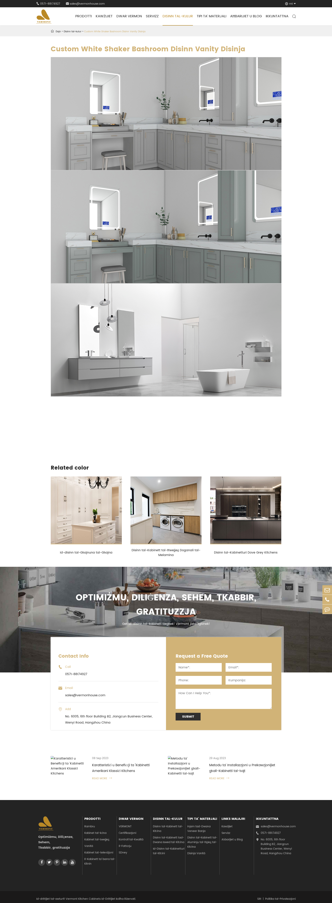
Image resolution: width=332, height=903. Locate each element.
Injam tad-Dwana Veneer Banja (199, 828)
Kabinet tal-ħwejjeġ (96, 839)
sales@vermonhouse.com (85, 4)
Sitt (259, 899)
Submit (188, 716)
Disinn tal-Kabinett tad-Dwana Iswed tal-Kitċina (168, 839)
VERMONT (125, 826)
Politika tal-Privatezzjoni (280, 899)
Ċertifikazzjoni (127, 833)
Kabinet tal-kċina (95, 833)
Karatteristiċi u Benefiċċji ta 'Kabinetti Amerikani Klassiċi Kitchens (121, 768)
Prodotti (83, 16)
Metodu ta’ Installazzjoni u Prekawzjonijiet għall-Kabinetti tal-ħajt (242, 768)
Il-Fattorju (125, 846)
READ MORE (102, 778)
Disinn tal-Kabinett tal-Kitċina (168, 828)
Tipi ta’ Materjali (211, 16)
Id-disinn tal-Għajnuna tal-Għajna (86, 552)
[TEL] (327, 599)
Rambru (89, 826)
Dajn (58, 31)
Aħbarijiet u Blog (246, 16)
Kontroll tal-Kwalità (131, 839)
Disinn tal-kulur (178, 16)
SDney (123, 852)
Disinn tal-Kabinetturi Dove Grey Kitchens (245, 552)
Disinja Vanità (196, 853)
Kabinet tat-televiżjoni (98, 852)
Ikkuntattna (277, 16)
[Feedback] (327, 609)
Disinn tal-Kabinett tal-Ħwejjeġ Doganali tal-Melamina (166, 553)
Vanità (88, 846)
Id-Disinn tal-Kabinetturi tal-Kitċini (168, 851)
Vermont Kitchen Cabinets (83, 899)
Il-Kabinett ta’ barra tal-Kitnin (99, 861)
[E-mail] (327, 590)
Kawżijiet (104, 16)
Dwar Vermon (129, 16)
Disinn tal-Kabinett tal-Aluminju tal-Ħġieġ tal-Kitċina (202, 842)
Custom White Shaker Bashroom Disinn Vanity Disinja (114, 31)
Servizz (152, 16)
